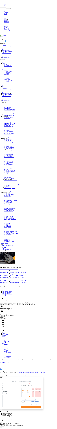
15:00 (36, 393)
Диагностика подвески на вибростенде (10, 113)
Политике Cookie (23, 375)
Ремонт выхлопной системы (6, 53)
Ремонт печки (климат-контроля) (9, 208)
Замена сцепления (7, 118)
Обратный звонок (3, 318)
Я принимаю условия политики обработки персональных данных (12, 425)
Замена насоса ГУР (7, 223)
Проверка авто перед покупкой (7, 46)
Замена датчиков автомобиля (8, 207)
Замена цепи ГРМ (7, 128)
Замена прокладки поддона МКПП (9, 188)
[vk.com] (0, 369)
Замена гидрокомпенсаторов (8, 176)
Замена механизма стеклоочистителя (10, 212)
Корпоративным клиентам (8, 66)
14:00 (33, 393)
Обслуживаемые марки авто (8, 340)
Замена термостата (7, 185)
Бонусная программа (7, 65)
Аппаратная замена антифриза (9, 124)
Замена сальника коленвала (8, 174)
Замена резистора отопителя (8, 164)
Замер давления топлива (8, 107)
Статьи (3, 85)
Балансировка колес (7, 240)
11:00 (33, 391)
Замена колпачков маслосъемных (9, 171)
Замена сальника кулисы (8, 232)
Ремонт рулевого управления (7, 55)
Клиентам (3, 63)
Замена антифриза (7, 130)
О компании (4, 62)
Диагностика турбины (7, 105)
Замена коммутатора (7, 205)
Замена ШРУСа (6, 132)
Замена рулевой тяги (7, 136)
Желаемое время (34, 387)
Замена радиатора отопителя (8, 182)
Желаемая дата (23, 387)
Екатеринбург (6, 70)
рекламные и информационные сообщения (35, 401)
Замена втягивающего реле (8, 211)
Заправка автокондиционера (8, 131)
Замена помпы (6, 186)
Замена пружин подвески (8, 141)
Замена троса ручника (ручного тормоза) (9, 288)
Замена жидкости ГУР (7, 125)
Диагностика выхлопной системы (9, 103)
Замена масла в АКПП (7, 122)
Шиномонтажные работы (6, 57)
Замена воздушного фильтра (8, 120)
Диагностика (4, 45)
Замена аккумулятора (7, 206)
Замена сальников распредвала (9, 175)
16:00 (39, 393)
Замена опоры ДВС (7, 167)
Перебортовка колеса (7, 239)
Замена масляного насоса (8, 172)
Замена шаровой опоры (8, 146)
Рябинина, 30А (8, 73)
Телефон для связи (5, 387)
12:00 (36, 391)
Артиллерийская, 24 (9, 356)
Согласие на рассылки (30, 372)
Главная (3, 60)
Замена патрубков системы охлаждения (10, 180)
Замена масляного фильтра (8, 117)
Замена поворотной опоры (8, 144)
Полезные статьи (6, 341)
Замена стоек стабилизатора (8, 142)
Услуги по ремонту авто (6, 334)
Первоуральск (6, 74)
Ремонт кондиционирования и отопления (8, 49)
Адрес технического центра (25, 383)
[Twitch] (1, 369)
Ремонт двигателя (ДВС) (6, 50)
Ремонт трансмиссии (5, 56)
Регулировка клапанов (7, 177)
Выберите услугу (4, 391)
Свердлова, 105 (8, 78)
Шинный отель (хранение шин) (9, 241)
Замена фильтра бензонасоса (8, 217)
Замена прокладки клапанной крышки (10, 170)
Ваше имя (3, 383)
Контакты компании (7, 83)
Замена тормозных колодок (8, 156)
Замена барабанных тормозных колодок (10, 150)
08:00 (33, 389)
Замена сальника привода (8, 230)
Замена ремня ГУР (7, 135)
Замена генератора (7, 204)
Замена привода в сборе (8, 234)
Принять (2, 376)
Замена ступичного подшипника (9, 147)
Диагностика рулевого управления (9, 110)
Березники (5, 77)
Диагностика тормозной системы (9, 109)
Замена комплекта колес (8, 238)
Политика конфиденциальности (22, 372)
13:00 (39, 391)
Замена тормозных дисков (8, 119)
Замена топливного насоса (8, 216)
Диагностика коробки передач (9, 111)
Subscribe (2, 426)
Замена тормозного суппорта (8, 154)
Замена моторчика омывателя (9, 210)
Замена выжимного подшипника (9, 235)
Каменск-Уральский (7, 79)
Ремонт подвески (5, 47)
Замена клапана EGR (7, 195)
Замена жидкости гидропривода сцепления (11, 233)
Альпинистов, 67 (8, 72)
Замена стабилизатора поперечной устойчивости (12, 143)
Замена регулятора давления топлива (10, 219)
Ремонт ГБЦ (6, 169)
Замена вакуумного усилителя (9, 153)
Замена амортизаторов (7, 140)
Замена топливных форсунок (8, 215)
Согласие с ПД (36, 372)
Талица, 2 (7, 348)
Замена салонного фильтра (8, 121)
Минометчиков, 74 (9, 71)
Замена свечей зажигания (8, 137)
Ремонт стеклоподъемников (8, 209)
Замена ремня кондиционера (8, 160)
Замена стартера (6, 203)
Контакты (3, 69)
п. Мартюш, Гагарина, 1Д (10, 80)
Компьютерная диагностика (8, 112)
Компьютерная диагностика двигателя (10, 104)
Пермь (5, 349)
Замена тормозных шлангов (8, 155)
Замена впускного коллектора (9, 218)
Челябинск (5, 82)
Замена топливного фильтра (8, 129)
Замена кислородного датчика (9, 178)
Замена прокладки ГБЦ (7, 168)
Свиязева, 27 (8, 76)
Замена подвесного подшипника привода (10, 231)
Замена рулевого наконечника (9, 222)
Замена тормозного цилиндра (9, 152)
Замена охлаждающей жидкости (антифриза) (11, 184)
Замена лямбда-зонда (7, 196)
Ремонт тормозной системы (6, 48)
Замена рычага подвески (8, 139)
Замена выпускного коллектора (9, 194)
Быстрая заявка (3, 316)
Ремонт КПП (4, 52)
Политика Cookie (42, 372)
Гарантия (5, 64)
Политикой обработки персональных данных (31, 400)
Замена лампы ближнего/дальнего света (10, 200)
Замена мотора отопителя (8, 163)
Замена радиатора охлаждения (9, 183)
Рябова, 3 (7, 81)
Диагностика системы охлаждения (9, 106)
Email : (1, 424)
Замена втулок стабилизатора (8, 145)
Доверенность (6, 67)
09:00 (36, 389)
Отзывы (5, 68)
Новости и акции (5, 84)
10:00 (39, 389)
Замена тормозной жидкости (8, 126)
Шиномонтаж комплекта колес (9, 237)
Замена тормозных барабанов (9, 157)
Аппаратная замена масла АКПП (9, 123)
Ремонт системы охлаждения (7, 51)
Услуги (3, 61)
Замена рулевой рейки (7, 226)
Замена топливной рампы (8, 220)
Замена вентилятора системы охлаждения (11, 181)
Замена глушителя (7, 193)
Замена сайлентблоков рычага (9, 148)
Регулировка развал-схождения (9, 133)
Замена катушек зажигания (8, 173)
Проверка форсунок (7, 108)
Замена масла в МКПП (7, 134)
